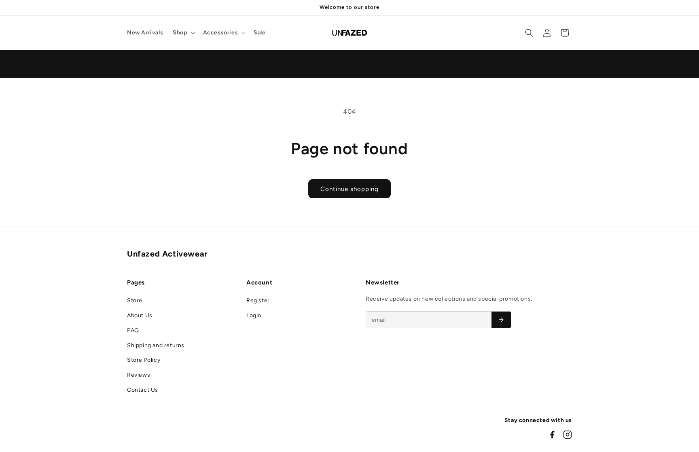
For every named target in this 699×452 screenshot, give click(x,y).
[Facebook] (552, 434)
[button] (183, 32)
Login (253, 315)
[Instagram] (567, 434)
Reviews (138, 374)
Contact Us (142, 389)
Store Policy (143, 360)
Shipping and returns (155, 345)
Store (134, 300)
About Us (140, 315)
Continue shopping (349, 189)
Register (258, 300)
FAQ (133, 330)
